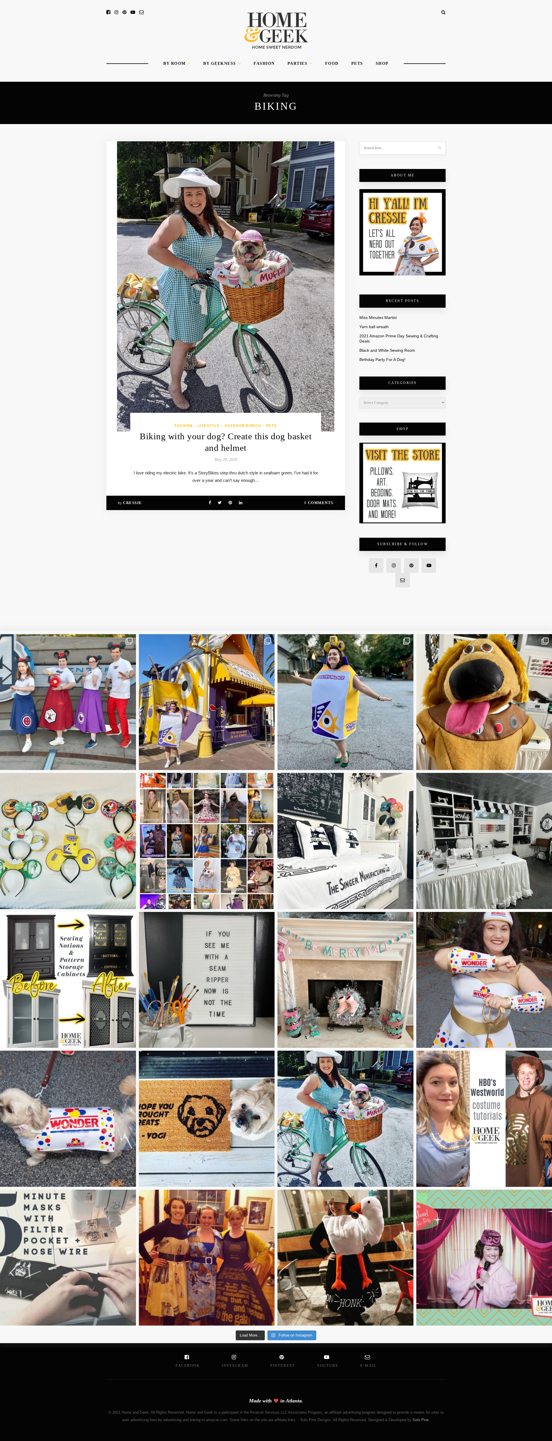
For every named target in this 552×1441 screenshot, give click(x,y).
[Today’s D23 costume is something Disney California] (345, 702)
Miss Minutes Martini (378, 317)
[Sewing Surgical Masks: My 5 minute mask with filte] (68, 1258)
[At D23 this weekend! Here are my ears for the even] (68, 841)
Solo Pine (421, 1420)
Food (332, 63)
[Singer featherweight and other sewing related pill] (345, 841)
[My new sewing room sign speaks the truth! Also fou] (207, 980)
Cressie (132, 503)
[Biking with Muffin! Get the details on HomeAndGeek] (345, 1119)
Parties (298, 63)
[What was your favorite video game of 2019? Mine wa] (345, 1258)
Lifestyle (209, 426)
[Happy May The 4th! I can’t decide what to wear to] (207, 841)
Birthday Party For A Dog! (382, 359)
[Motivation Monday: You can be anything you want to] (207, 1258)
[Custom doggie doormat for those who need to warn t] (207, 1119)
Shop (382, 63)
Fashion (264, 63)
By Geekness (219, 63)
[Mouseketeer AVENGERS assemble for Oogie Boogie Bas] (68, 702)
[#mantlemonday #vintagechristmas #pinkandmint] (345, 980)
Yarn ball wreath (374, 326)
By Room (174, 63)
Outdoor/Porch (243, 426)
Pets (357, 63)
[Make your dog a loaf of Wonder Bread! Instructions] (68, 1119)
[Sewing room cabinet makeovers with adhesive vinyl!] (68, 980)
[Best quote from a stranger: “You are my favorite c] (207, 702)
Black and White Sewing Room (387, 350)
